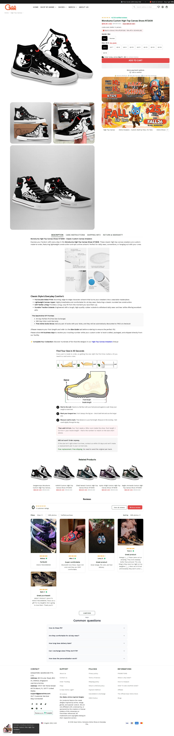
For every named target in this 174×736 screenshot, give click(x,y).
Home (7, 13)
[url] (40, 693)
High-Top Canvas (16, 13)
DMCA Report (35, 723)
